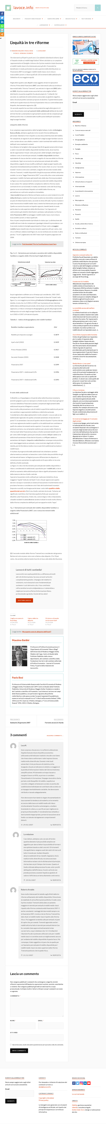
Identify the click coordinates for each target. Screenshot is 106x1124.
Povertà (30, 53)
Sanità (77, 219)
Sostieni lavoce (59, 25)
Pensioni (78, 210)
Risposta (57, 825)
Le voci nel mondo (78, 1094)
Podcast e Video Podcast (33, 19)
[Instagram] (81, 1083)
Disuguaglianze (80, 140)
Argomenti (16, 19)
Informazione (79, 177)
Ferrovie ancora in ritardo (54, 723)
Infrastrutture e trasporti (83, 182)
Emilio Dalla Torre (78, 1110)
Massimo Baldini (18, 50)
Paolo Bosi (29, 50)
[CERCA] (98, 8)
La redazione (44, 25)
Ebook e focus (70, 19)
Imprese (78, 172)
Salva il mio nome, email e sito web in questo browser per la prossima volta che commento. (37, 1045)
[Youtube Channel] (88, 1083)
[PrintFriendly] (2, 30)
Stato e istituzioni (81, 233)
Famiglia (77, 149)
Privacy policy (43, 1100)
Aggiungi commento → (55, 735)
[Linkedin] (2, 22)
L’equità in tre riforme (29, 42)
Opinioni (23, 53)
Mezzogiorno (79, 200)
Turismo (78, 238)
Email (41, 1020)
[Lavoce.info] (20, 8)
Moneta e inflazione (81, 205)
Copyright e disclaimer (46, 1098)
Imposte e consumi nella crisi (82, 255)
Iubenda (75, 1107)
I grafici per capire (53, 19)
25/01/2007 (42, 50)
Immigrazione (79, 168)
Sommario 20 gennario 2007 (20, 723)
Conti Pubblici (79, 135)
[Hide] (1, 38)
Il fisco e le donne (78, 390)
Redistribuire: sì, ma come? (82, 363)
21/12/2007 (28, 955)
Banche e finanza (80, 126)
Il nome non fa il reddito (81, 281)
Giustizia (78, 163)
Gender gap (79, 158)
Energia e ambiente (81, 144)
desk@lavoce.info (45, 1087)
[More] (2, 34)
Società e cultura (80, 228)
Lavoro (77, 196)
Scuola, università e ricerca (84, 224)
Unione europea (80, 242)
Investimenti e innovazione (84, 191)
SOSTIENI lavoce (24, 600)
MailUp (74, 1105)
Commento (15, 996)
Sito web (13, 1032)
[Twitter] (2, 18)
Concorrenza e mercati (82, 130)
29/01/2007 (28, 825)
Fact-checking (86, 19)
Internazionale (80, 186)
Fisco (17, 53)
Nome (13, 1020)
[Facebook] (2, 14)
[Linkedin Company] (85, 1083)
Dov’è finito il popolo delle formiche (85, 335)
